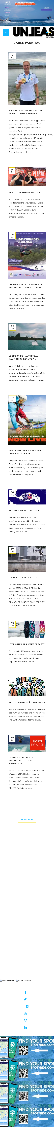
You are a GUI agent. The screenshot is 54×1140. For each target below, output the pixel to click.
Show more (27, 819)
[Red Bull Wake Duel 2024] (27, 496)
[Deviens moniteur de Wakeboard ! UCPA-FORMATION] (27, 743)
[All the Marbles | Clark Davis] (27, 686)
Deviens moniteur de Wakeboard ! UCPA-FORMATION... (21, 760)
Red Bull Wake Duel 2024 (24, 510)
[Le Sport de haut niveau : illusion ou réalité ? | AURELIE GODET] (27, 336)
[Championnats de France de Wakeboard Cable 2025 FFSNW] (27, 255)
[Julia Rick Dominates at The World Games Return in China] (27, 78)
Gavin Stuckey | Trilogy (23, 577)
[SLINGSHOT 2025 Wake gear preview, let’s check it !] (27, 420)
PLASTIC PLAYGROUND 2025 (24, 192)
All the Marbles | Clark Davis (27, 702)
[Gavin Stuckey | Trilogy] (27, 559)
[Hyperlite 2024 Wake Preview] (27, 629)
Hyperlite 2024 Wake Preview (27, 644)
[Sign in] (46, 33)
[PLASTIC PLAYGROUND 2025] (27, 176)
